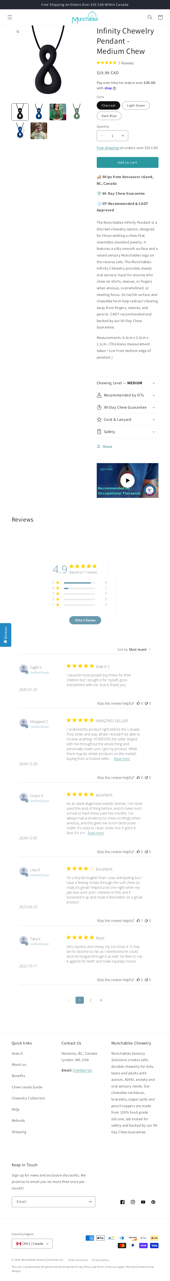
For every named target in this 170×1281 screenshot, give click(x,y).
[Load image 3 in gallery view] (58, 112)
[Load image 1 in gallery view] (20, 112)
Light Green (136, 105)
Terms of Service (107, 1266)
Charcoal (108, 105)
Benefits (18, 1075)
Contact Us (82, 1070)
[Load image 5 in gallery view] (20, 130)
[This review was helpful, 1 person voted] (138, 920)
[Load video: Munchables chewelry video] (127, 480)
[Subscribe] (90, 1201)
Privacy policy (100, 1260)
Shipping (19, 1131)
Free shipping (108, 147)
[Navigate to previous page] (69, 1000)
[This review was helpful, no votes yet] (138, 703)
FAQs (16, 1109)
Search (17, 1053)
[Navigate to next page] (101, 1000)
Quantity (103, 126)
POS (128, 1266)
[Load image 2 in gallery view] (39, 112)
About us (19, 1064)
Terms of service (78, 1260)
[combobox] (134, 649)
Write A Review (85, 620)
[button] (10, 17)
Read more (122, 759)
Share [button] (107, 446)
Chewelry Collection (28, 1098)
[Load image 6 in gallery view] (39, 130)
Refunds (18, 1120)
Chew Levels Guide (27, 1087)
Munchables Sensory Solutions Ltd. (43, 1259)
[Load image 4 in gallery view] (76, 112)
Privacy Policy (83, 1266)
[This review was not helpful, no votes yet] (146, 703)
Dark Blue (109, 116)
